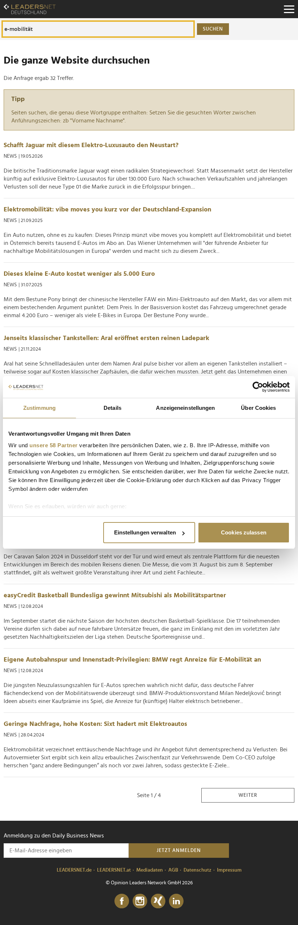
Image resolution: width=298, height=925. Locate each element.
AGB (173, 870)
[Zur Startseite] (30, 9)
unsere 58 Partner (53, 445)
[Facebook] (121, 901)
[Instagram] (140, 901)
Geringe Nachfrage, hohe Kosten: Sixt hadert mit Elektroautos (95, 724)
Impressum (229, 870)
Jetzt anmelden (179, 850)
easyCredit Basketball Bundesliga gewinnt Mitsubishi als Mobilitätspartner (115, 595)
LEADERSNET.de (74, 870)
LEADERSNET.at (114, 870)
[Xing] (158, 901)
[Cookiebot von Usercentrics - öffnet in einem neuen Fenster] (258, 386)
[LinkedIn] (176, 901)
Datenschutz (198, 870)
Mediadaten (149, 870)
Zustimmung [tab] (39, 408)
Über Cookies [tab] (258, 408)
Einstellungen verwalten (145, 532)
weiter (247, 795)
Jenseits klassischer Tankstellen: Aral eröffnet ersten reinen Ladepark (106, 338)
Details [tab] (112, 408)
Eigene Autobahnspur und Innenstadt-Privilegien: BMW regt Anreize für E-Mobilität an (132, 660)
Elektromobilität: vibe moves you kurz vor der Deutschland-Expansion (107, 209)
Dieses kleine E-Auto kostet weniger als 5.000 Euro (79, 274)
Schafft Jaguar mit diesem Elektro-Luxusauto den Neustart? (91, 145)
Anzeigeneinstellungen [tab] (185, 408)
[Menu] (289, 9)
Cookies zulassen (243, 532)
